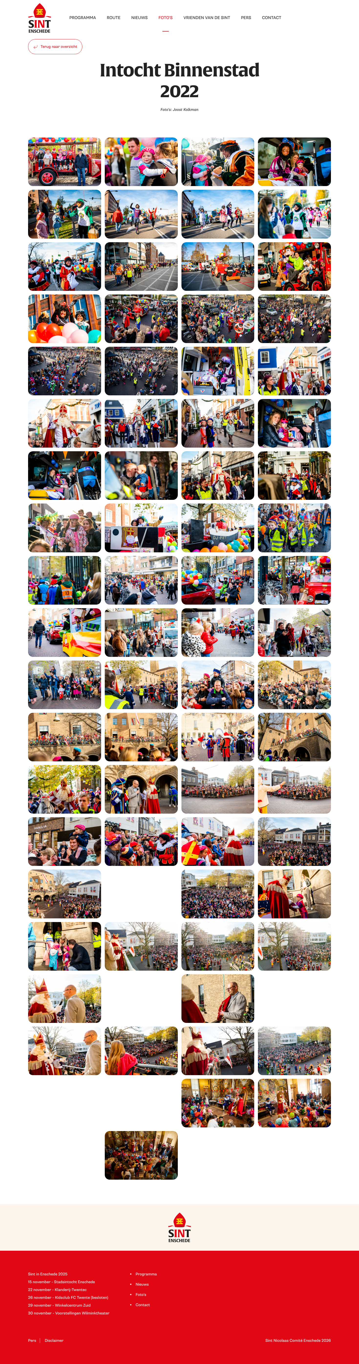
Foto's (165, 18)
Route (113, 18)
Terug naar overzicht (58, 46)
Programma (82, 18)
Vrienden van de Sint (206, 18)
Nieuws (139, 18)
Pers (246, 18)
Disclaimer (54, 1340)
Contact (271, 18)
